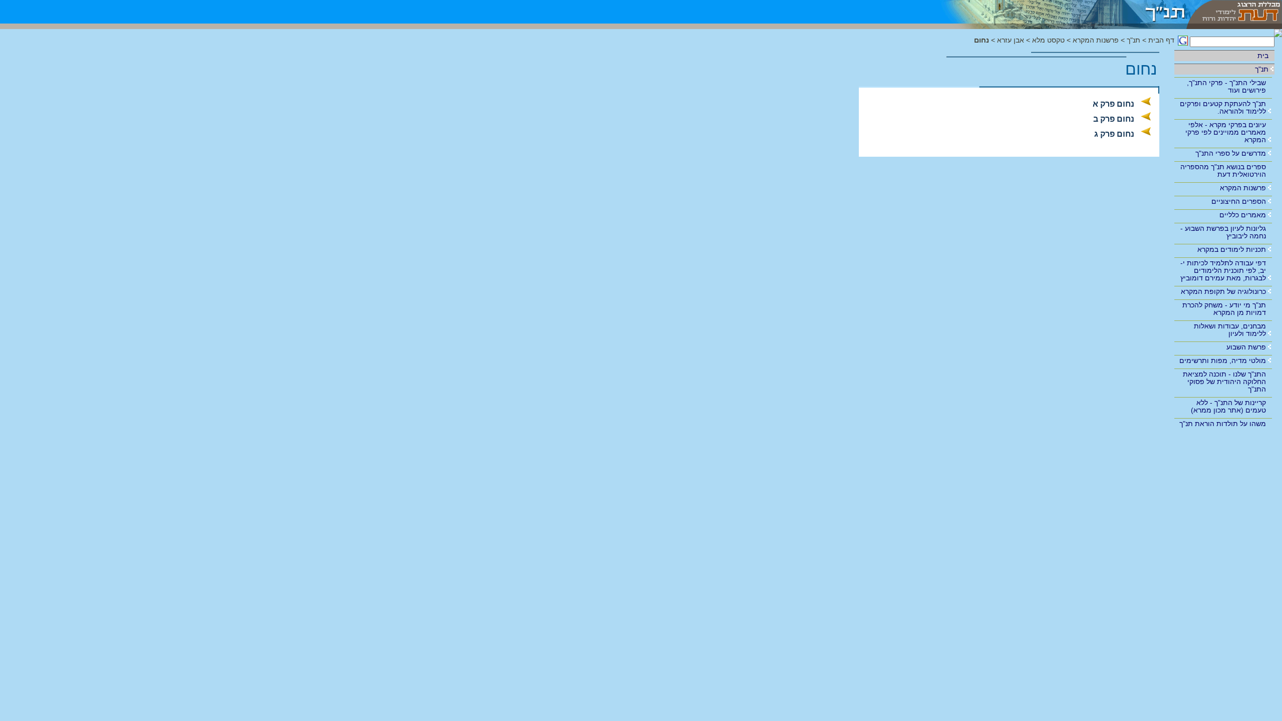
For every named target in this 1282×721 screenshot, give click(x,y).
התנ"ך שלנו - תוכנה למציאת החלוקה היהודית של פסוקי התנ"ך (1224, 381)
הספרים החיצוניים (1238, 201)
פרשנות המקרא (1243, 188)
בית (1262, 56)
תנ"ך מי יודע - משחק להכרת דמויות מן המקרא (1224, 308)
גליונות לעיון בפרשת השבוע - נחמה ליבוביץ (1223, 232)
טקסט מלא (1048, 40)
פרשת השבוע (1246, 347)
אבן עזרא (1010, 40)
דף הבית (1161, 40)
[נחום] (1056, 12)
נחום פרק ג (1114, 134)
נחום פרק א (1113, 104)
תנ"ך (1261, 69)
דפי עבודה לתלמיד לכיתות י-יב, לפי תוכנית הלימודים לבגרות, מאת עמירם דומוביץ (1223, 270)
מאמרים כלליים (1242, 215)
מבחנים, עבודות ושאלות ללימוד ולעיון (1230, 329)
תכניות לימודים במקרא (1231, 249)
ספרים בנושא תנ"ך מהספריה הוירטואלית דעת (1223, 170)
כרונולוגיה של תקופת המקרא (1223, 291)
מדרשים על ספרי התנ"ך (1230, 153)
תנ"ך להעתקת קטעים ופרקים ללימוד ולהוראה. (1223, 107)
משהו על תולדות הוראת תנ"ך (1222, 424)
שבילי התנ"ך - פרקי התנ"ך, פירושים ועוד (1226, 86)
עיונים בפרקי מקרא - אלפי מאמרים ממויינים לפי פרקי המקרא (1225, 132)
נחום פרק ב (1113, 119)
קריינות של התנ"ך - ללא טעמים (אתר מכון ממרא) (1228, 406)
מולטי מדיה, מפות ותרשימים (1222, 360)
